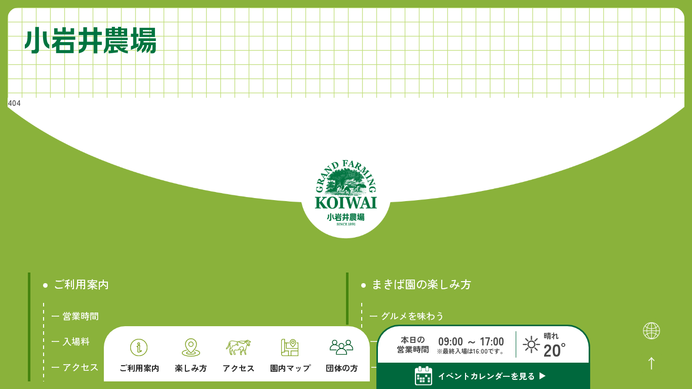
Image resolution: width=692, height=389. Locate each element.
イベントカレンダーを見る (486, 376)
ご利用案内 (139, 367)
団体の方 (342, 367)
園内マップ (290, 367)
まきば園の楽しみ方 (421, 284)
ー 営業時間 (75, 315)
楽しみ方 (191, 367)
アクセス (238, 367)
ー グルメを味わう (406, 315)
